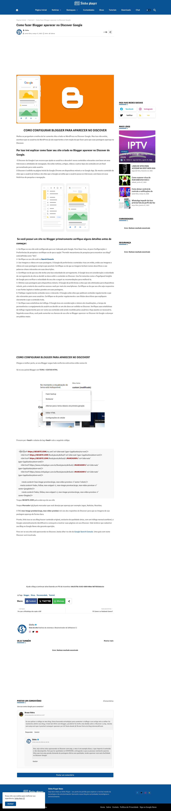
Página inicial (41, 10)
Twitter (46, 601)
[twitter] (33, 632)
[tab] (41, 10)
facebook (129, 109)
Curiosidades (88, 10)
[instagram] (30, 632)
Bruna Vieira (30, 712)
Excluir (37, 732)
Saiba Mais (19, 798)
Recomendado (42, 595)
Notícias (55, 10)
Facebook (32, 601)
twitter (130, 115)
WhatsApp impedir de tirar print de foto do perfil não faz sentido (143, 202)
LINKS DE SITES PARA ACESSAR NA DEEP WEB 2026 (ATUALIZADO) (143, 168)
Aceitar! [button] (11, 804)
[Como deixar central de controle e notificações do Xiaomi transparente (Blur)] (124, 192)
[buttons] (137, 792)
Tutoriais (112, 10)
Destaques (70, 10)
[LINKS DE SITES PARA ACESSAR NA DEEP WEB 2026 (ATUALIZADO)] (124, 169)
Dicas (101, 10)
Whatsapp (60, 601)
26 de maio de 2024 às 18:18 (40, 742)
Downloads (126, 10)
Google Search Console (83, 532)
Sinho (31, 624)
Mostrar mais (108, 641)
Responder (29, 732)
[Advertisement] (65, 53)
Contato (115, 807)
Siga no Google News (148, 807)
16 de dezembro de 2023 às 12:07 (35, 715)
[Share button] (69, 601)
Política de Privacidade (129, 807)
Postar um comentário (65, 775)
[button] (148, 10)
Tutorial (31, 20)
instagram (148, 109)
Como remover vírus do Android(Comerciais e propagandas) (141, 179)
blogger (26, 595)
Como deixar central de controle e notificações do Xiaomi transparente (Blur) (142, 191)
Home (102, 807)
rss (148, 115)
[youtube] (37, 632)
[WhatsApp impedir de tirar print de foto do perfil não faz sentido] (124, 203)
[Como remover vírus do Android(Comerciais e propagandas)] (124, 181)
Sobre (108, 807)
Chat (138, 10)
